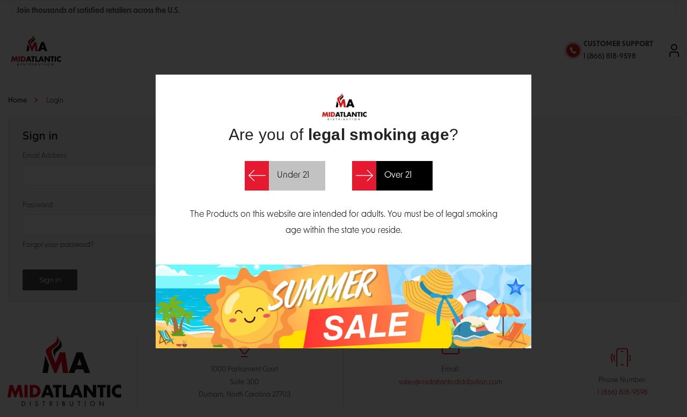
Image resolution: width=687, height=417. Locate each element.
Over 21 (398, 175)
